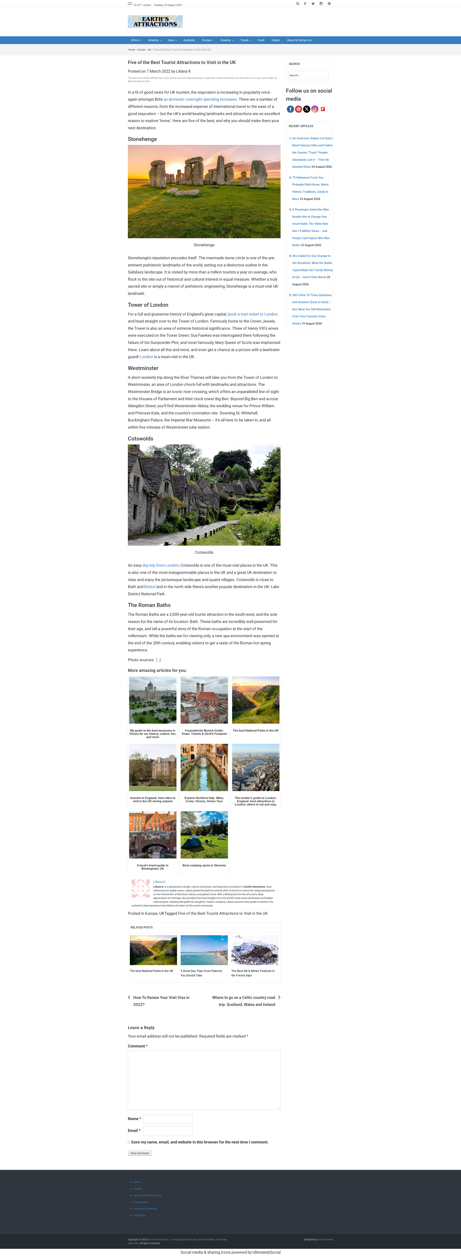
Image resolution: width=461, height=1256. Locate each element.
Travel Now (139, 1215)
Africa (135, 40)
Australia (189, 40)
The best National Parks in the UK (151, 971)
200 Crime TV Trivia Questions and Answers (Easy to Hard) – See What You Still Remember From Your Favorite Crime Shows (312, 309)
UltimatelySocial (266, 1252)
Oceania (225, 40)
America (153, 40)
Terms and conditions (145, 1208)
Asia (171, 40)
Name (134, 1118)
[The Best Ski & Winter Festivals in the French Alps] (255, 949)
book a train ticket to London (253, 314)
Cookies (137, 1188)
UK (149, 49)
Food (261, 40)
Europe (206, 40)
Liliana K (183, 71)
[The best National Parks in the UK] (153, 949)
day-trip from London (160, 565)
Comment (138, 1046)
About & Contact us (299, 40)
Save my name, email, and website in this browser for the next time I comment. (199, 1142)
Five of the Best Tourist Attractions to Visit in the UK (223, 913)
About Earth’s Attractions (147, 1195)
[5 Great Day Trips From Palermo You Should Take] (204, 949)
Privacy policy (141, 1202)
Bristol (149, 586)
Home (131, 49)
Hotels (276, 40)
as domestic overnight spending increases (200, 99)
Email (134, 1130)
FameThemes (325, 1239)
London (146, 357)
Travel (244, 40)
